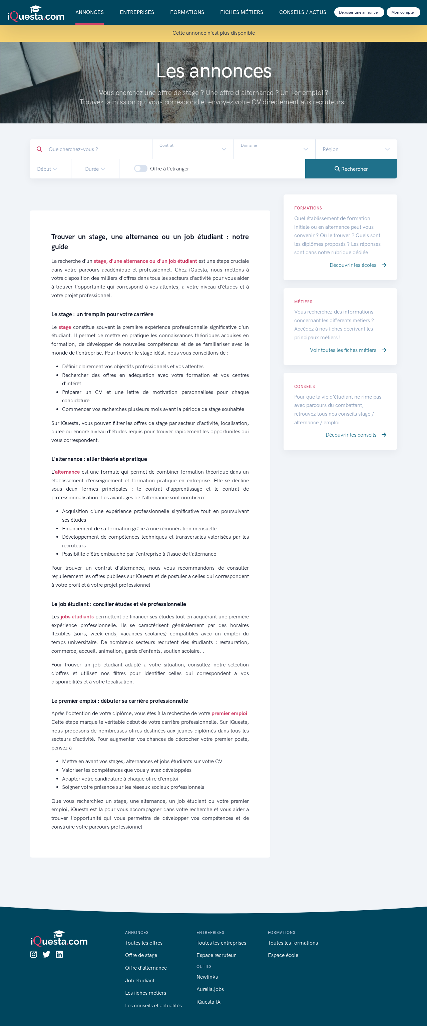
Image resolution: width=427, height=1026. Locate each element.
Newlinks (207, 977)
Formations (187, 12)
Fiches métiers (241, 12)
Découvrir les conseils (352, 435)
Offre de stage (141, 955)
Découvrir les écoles (354, 265)
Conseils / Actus (302, 12)
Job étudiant (139, 980)
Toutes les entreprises (221, 943)
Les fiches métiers (145, 993)
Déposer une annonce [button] (359, 12)
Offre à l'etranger (169, 168)
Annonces (89, 12)
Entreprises (137, 12)
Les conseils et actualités (153, 1005)
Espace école (283, 955)
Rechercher (354, 169)
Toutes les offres (143, 943)
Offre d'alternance (146, 968)
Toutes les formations (293, 943)
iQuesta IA (208, 1002)
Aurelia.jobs (210, 989)
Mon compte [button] (403, 12)
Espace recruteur (216, 955)
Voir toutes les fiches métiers (344, 350)
